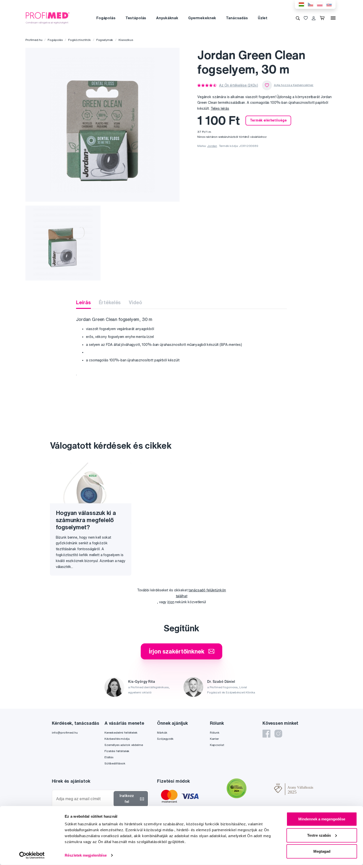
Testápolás (135, 18)
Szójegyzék (165, 738)
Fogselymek (104, 39)
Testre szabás (319, 835)
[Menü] (333, 18)
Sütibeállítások (114, 763)
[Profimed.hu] (47, 17)
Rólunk (215, 732)
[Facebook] (266, 734)
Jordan (212, 145)
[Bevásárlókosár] (323, 18)
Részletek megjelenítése (86, 855)
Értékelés (110, 302)
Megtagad (321, 851)
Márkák (162, 732)
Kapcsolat (217, 744)
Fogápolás (106, 18)
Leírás (83, 302)
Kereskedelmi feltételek (121, 732)
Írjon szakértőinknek (176, 651)
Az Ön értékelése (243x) (238, 85)
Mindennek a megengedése (321, 819)
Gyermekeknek (202, 18)
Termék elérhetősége (268, 120)
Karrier (214, 738)
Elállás (108, 757)
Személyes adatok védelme (123, 744)
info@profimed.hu (65, 732)
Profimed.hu (33, 39)
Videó (135, 302)
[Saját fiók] (314, 18)
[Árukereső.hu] (260, 789)
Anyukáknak (167, 18)
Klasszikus (126, 39)
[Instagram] (278, 734)
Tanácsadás (237, 18)
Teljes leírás (220, 108)
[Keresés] (298, 18)
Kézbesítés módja (117, 738)
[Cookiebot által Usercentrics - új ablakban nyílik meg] (32, 855)
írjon (170, 602)
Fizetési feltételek (116, 751)
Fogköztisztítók (79, 39)
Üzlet (262, 18)
